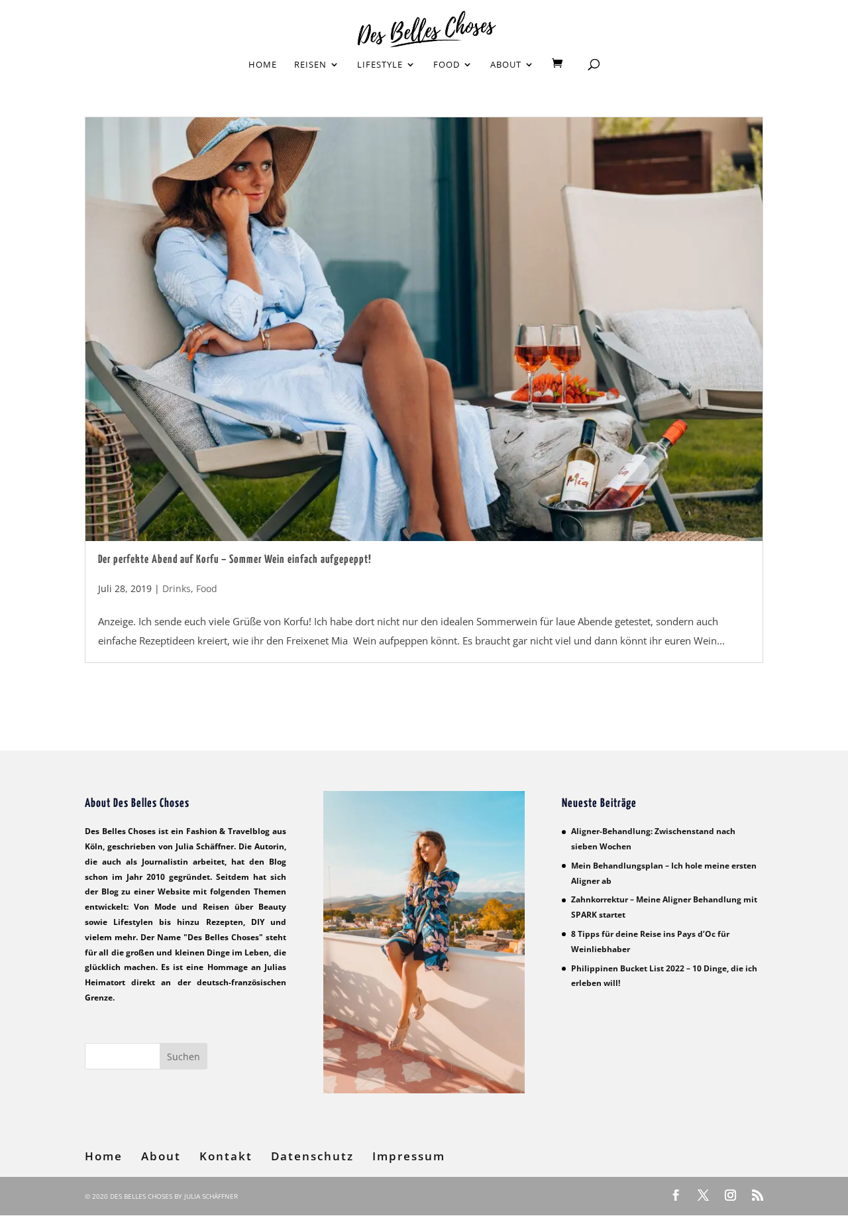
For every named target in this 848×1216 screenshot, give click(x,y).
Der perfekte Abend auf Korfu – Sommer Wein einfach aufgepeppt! (235, 560)
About (505, 65)
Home (262, 65)
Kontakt (225, 1156)
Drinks (176, 588)
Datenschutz (312, 1156)
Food (446, 65)
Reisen (310, 65)
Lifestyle (380, 65)
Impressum (408, 1156)
